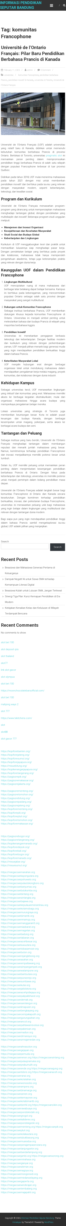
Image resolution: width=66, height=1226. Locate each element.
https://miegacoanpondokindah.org (20, 1112)
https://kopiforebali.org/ (14, 850)
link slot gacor (8, 669)
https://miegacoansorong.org (47, 1155)
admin (30, 70)
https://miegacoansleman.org (17, 1166)
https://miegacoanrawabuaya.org (19, 1108)
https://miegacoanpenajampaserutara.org (23, 1144)
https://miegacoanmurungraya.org (19, 912)
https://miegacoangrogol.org (16, 1115)
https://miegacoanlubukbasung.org (20, 1137)
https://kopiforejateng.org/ (15, 754)
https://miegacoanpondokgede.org (20, 1123)
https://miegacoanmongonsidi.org (19, 1174)
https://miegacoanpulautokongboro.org (22, 883)
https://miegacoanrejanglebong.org (20, 956)
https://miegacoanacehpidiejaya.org (20, 992)
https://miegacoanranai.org (15, 1075)
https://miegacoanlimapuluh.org (18, 1007)
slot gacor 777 (8, 738)
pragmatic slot (54, 155)
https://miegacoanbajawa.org (17, 901)
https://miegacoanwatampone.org (19, 970)
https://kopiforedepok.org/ (15, 847)
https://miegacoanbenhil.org (16, 1104)
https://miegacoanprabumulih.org (19, 1064)
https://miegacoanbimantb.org (17, 915)
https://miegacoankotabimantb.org (20, 1101)
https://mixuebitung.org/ (14, 765)
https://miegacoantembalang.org (19, 1188)
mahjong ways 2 (9, 704)
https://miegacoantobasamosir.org (20, 948)
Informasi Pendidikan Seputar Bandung (37, 1218)
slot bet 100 (7, 642)
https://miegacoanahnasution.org (19, 1046)
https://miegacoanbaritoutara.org (19, 974)
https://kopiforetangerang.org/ (17, 773)
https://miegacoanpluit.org (15, 1130)
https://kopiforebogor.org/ (15, 854)
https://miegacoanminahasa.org (18, 1159)
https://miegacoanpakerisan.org (18, 1028)
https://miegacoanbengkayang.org (19, 1010)
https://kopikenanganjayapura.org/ (19, 769)
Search (5, 541)
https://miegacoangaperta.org (17, 1181)
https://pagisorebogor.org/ (15, 836)
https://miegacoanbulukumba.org (19, 890)
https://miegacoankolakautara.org (19, 1134)
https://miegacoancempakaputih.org (21, 1014)
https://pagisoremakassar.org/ (17, 780)
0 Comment (46, 70)
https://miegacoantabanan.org (17, 937)
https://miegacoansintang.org (48, 1057)
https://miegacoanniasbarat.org (18, 926)
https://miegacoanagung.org (46, 1068)
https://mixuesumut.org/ (14, 865)
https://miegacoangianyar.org (17, 1163)
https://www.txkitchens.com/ (16, 718)
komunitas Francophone (28, 75)
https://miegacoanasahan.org (17, 959)
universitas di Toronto (43, 80)
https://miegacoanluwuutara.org (18, 945)
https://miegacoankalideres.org (18, 1119)
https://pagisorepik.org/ (14, 776)
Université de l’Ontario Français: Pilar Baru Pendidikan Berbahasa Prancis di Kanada (32, 53)
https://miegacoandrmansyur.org (18, 1036)
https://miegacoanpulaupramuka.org (20, 1061)
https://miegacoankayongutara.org (19, 875)
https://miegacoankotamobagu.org (20, 908)
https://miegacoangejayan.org (17, 1050)
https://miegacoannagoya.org (17, 1170)
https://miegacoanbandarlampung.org (21, 1152)
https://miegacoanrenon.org (16, 1057)
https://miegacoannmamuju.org (18, 919)
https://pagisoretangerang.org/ (18, 839)
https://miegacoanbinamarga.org (19, 1090)
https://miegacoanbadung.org (17, 934)
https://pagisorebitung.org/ (15, 798)
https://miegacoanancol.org (16, 1021)
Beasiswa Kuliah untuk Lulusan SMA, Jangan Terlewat (33, 590)
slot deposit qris (10, 649)
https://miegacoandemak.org (17, 999)
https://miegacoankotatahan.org (18, 1079)
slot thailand (7, 656)
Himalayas (16, 1222)
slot (3, 724)
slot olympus (8, 676)
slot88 (4, 731)
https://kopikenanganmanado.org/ (19, 843)
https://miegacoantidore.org (16, 1072)
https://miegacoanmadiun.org (17, 1032)
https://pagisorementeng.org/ (17, 790)
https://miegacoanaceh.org (47, 1072)
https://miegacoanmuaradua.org (18, 1141)
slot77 (4, 663)
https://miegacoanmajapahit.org (18, 1192)
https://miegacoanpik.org (49, 1126)
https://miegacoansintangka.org (18, 897)
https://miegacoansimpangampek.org (21, 966)
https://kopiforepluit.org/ (14, 816)
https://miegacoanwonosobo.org (19, 1083)
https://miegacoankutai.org (15, 985)
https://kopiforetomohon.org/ (17, 820)
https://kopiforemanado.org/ (16, 858)
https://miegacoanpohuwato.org (18, 879)
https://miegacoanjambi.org (16, 1155)
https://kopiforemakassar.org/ (17, 823)
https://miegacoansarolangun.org (19, 1003)
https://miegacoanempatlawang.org (20, 963)
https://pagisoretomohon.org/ (17, 794)
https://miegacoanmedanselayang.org (21, 1177)
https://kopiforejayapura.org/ (16, 762)
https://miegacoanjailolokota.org (18, 988)
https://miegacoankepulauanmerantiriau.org (24, 905)
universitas (8, 75)
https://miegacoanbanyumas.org (18, 886)
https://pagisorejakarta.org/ (16, 784)
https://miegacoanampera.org (17, 1086)
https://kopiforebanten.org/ (15, 751)
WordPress (48, 1222)
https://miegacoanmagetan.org (18, 930)
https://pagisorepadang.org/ (16, 801)
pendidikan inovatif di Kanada (20, 80)
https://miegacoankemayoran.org (19, 1097)
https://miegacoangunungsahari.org (20, 1017)
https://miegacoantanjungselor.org (19, 1148)
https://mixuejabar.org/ (13, 861)
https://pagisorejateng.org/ (15, 805)
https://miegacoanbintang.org (17, 894)
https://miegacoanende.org (16, 1068)
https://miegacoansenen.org (16, 1093)
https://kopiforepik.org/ (13, 812)
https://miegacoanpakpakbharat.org (20, 996)
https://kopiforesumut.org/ (15, 758)
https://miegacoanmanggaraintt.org (20, 923)
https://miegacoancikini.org (47, 1104)
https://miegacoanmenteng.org (18, 1126)
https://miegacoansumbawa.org (18, 981)
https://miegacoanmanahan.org (18, 872)
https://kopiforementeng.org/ (17, 809)
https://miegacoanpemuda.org (17, 1053)
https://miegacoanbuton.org (16, 952)
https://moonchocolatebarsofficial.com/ (22, 690)
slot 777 (5, 711)
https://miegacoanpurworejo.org (18, 977)
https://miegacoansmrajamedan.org (20, 1039)
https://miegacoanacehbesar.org (19, 941)
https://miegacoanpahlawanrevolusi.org (22, 1025)
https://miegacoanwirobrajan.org (18, 1185)
